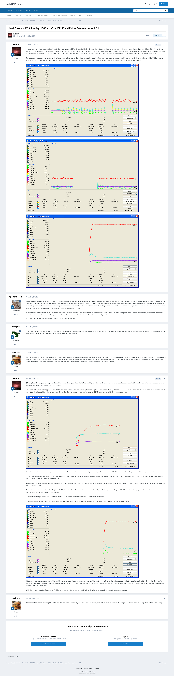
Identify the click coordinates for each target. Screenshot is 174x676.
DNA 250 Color (29, 15)
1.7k (17, 314)
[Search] (166, 10)
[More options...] (165, 45)
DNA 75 (72, 15)
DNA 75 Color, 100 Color (59, 15)
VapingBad (16, 327)
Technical (89, 15)
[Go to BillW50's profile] (10, 35)
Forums (10, 10)
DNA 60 (81, 15)
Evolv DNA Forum (14, 4)
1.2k (17, 62)
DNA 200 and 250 (43, 15)
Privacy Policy (88, 668)
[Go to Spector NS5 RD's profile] (16, 304)
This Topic (158, 10)
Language (78, 668)
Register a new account (48, 644)
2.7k (17, 344)
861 (17, 370)
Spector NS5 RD (16, 297)
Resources (9, 15)
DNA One (18, 15)
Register (163, 4)
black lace (16, 353)
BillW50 (17, 34)
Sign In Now (125, 644)
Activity (27, 10)
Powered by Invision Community (87, 673)
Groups (36, 10)
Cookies (96, 668)
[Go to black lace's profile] (16, 360)
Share (148, 35)
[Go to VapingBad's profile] (16, 334)
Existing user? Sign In (151, 4)
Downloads (19, 10)
